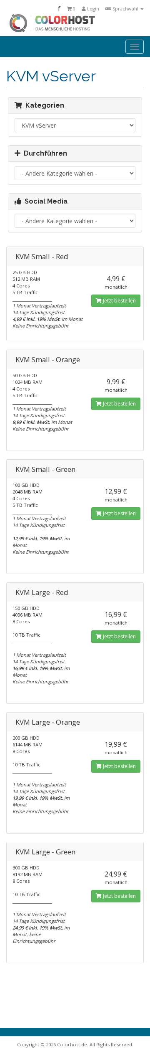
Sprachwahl (125, 8)
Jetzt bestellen (119, 300)
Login (92, 8)
